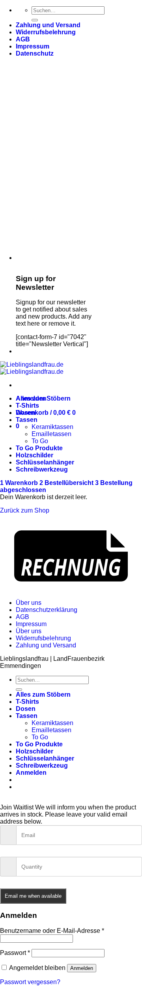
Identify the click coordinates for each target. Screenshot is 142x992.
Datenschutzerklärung (46, 609)
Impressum (32, 46)
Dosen (26, 412)
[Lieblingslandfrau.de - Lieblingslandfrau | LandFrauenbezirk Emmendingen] (32, 368)
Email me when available (33, 896)
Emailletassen (51, 434)
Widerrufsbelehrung (46, 32)
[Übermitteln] (35, 20)
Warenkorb (19, 482)
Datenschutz (35, 53)
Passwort (15, 952)
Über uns (28, 602)
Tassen (26, 419)
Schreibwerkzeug (42, 469)
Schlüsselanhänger (45, 462)
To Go (40, 441)
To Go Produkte (39, 448)
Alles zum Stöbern (43, 398)
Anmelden (81, 968)
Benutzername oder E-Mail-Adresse (52, 930)
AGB (23, 39)
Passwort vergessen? (30, 982)
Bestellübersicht (67, 482)
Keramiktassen (52, 426)
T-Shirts (27, 405)
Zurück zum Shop (24, 510)
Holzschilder (34, 455)
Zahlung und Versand (48, 25)
